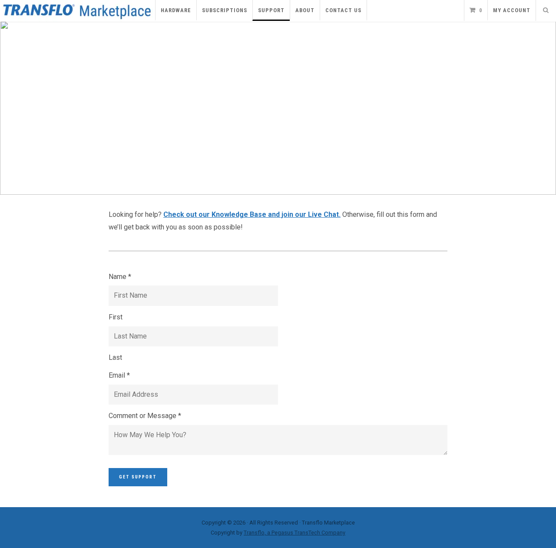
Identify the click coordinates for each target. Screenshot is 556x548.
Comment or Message (145, 416)
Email (119, 375)
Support (271, 10)
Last (115, 357)
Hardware (176, 10)
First (115, 317)
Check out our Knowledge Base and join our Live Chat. (252, 214)
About (304, 10)
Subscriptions (224, 10)
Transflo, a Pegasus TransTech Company (294, 532)
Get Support (138, 477)
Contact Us (343, 10)
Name (120, 276)
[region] (278, 108)
